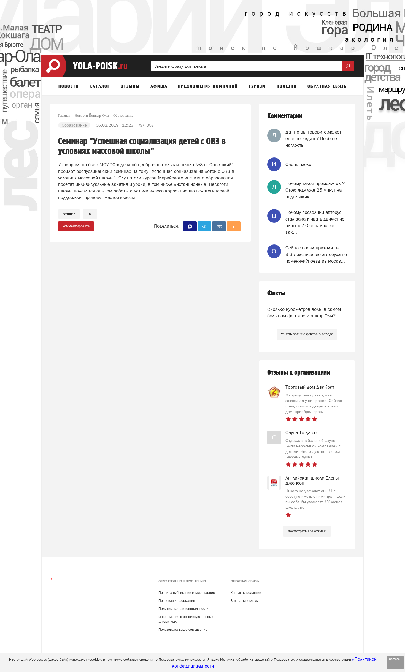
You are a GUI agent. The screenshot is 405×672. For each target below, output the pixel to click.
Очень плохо (298, 164)
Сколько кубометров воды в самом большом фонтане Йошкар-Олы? (304, 312)
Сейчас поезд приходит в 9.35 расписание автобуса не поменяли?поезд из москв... (316, 254)
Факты (276, 293)
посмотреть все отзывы (307, 531)
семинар (69, 214)
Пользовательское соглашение (182, 630)
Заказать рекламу (244, 601)
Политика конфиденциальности (183, 609)
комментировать (76, 226)
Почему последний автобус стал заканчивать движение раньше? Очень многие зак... (314, 222)
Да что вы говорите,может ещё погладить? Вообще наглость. (313, 138)
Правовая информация (176, 601)
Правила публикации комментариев (186, 593)
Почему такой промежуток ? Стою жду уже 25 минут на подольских (315, 190)
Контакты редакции (246, 593)
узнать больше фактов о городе (307, 334)
